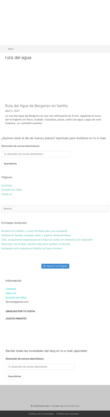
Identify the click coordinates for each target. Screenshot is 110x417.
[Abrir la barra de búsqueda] (104, 49)
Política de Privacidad (41, 413)
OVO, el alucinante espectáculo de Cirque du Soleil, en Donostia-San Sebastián (47, 239)
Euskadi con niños (11, 189)
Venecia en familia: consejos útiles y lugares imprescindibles (36, 235)
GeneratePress (71, 406)
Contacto (6, 185)
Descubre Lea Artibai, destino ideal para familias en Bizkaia (35, 244)
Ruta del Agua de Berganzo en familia (36, 106)
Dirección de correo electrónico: (20, 146)
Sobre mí (6, 194)
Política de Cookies (67, 413)
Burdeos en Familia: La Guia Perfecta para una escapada (34, 231)
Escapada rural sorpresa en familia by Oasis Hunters (31, 248)
